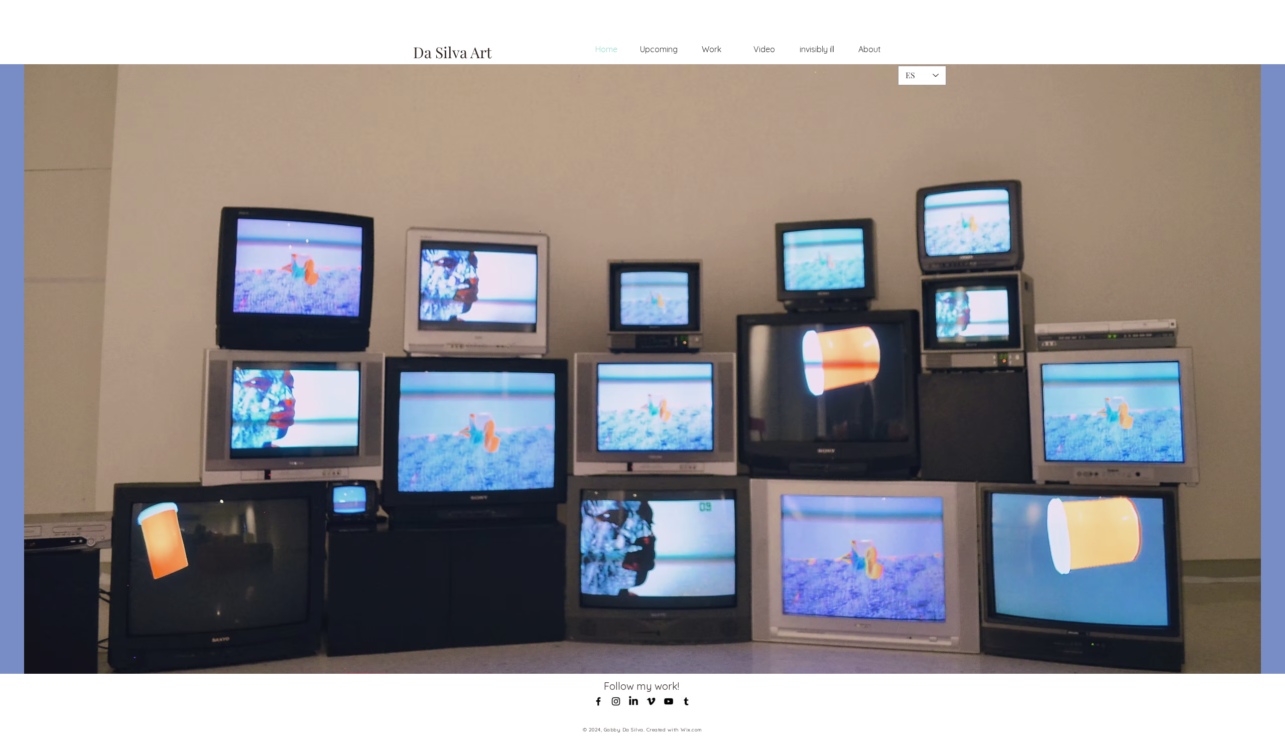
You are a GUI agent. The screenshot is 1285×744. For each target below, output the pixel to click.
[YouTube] (668, 701)
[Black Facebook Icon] (598, 701)
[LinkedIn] (633, 701)
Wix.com (691, 729)
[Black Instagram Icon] (615, 701)
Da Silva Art (452, 52)
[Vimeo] (651, 701)
